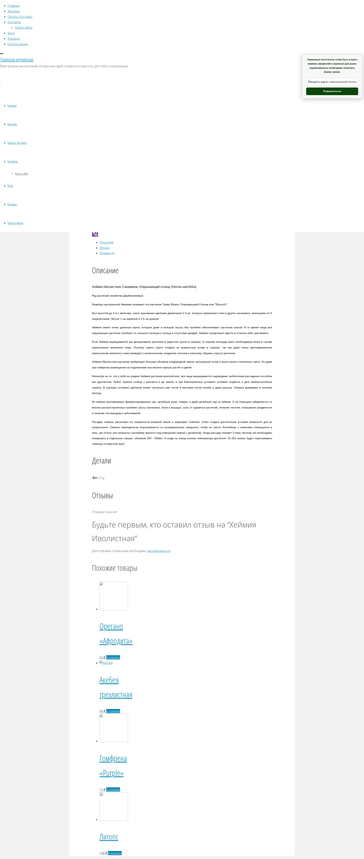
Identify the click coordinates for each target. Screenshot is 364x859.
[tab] (186, 242)
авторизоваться (158, 551)
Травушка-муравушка (16, 59)
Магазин (12, 124)
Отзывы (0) (107, 253)
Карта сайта (21, 173)
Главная (12, 105)
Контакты (13, 161)
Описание (107, 242)
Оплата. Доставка (17, 143)
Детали (104, 248)
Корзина (12, 204)
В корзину (113, 657)
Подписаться (332, 91)
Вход (10, 185)
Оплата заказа (15, 223)
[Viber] (182, 234)
